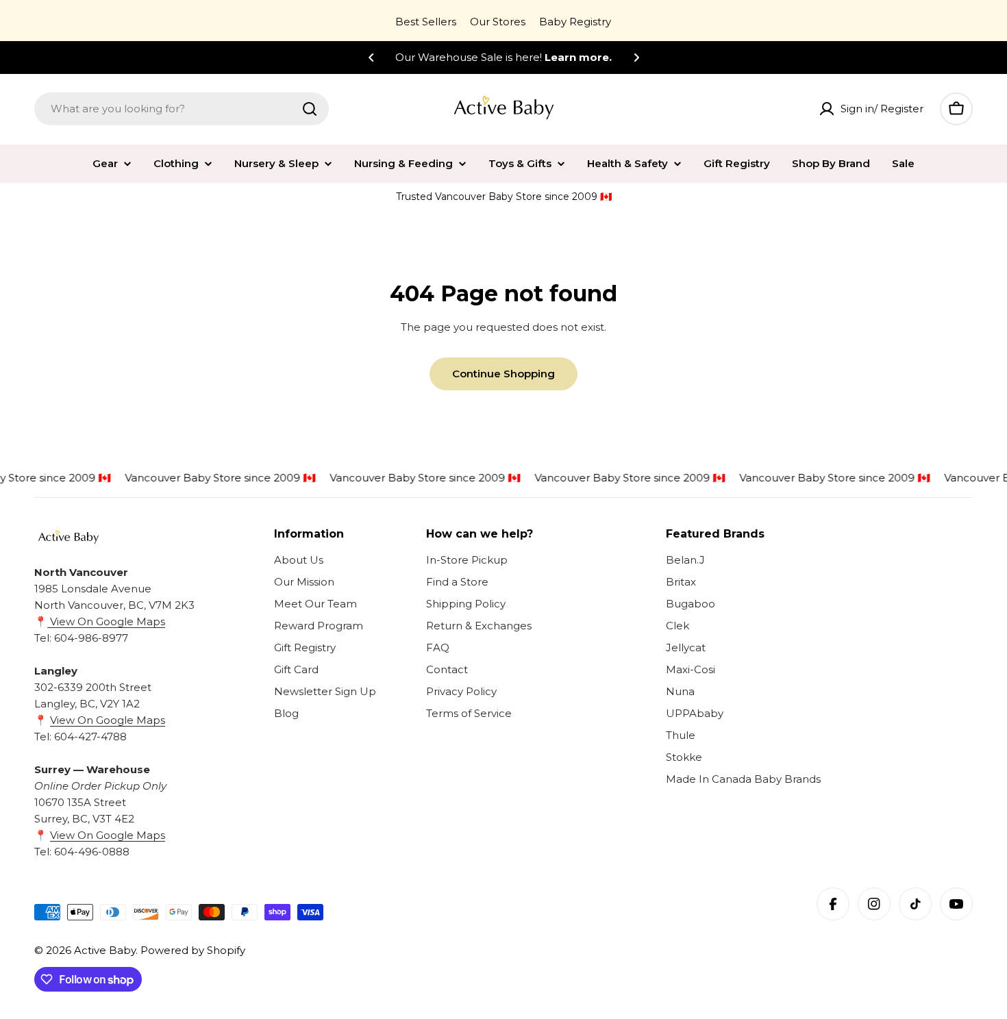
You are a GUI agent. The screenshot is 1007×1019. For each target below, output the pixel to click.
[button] (371, 57)
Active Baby (105, 950)
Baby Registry (575, 21)
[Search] (309, 109)
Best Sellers (425, 21)
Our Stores (497, 21)
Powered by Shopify (192, 950)
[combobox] (181, 108)
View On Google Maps (106, 621)
